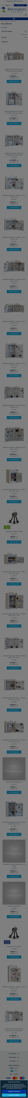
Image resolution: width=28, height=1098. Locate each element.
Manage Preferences (14, 1091)
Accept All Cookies (14, 1095)
